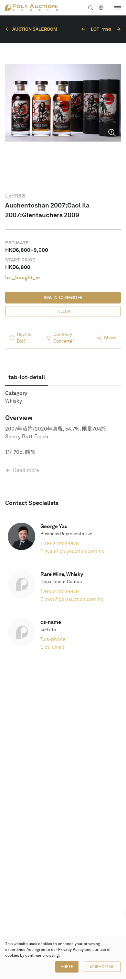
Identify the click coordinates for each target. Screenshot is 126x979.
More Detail (102, 966)
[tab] (26, 377)
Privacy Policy (71, 949)
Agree (67, 966)
